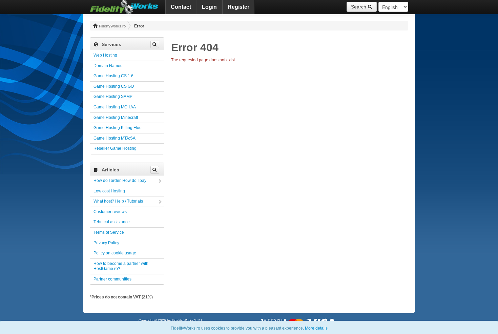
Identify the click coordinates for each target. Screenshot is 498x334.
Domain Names (108, 65)
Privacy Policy (106, 243)
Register (238, 7)
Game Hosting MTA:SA (115, 138)
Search (359, 6)
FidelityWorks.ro (112, 26)
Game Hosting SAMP (113, 96)
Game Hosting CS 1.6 (113, 76)
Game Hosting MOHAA (115, 107)
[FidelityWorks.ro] (124, 7)
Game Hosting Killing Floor (118, 127)
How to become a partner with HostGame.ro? (121, 266)
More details (316, 328)
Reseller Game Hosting (115, 148)
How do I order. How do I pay (120, 180)
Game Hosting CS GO (114, 86)
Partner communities (112, 279)
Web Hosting (105, 55)
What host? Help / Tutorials (118, 201)
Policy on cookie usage (115, 253)
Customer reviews (110, 211)
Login (209, 7)
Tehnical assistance (112, 222)
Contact (181, 7)
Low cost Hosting (109, 191)
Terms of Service (109, 232)
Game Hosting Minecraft (116, 117)
